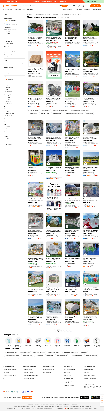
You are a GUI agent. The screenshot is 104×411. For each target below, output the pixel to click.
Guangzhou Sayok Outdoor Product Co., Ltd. (72, 104)
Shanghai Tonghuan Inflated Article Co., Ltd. (72, 236)
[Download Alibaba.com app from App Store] (84, 397)
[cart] (79, 6)
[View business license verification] (65, 408)
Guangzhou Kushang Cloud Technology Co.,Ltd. (54, 46)
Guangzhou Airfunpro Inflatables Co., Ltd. (72, 145)
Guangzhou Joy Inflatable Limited (91, 236)
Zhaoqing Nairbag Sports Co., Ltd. (54, 177)
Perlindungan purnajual (28, 378)
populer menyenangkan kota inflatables (74, 113)
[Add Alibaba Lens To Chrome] (27, 397)
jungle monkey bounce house (12, 355)
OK (22, 63)
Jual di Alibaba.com (88, 369)
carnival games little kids (39, 352)
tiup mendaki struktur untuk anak (70, 352)
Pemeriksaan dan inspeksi (29, 381)
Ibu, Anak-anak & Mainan (38, 14)
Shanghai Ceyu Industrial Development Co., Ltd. (91, 74)
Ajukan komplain (67, 375)
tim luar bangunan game (11, 352)
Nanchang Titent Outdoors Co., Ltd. (35, 266)
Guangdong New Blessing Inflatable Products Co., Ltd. (91, 143)
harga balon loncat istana (91, 355)
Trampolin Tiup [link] (78, 14)
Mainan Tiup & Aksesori (67, 14)
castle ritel (84, 352)
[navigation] (14, 172)
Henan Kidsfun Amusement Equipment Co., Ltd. (35, 294)
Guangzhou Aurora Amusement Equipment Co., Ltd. (54, 143)
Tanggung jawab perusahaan (9, 375)
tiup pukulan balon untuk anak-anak (80, 110)
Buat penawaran (47, 372)
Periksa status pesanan (89, 375)
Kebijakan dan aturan (28, 384)
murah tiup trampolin (34, 110)
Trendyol (68, 404)
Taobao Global (58, 404)
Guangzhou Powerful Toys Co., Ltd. (91, 173)
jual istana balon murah (77, 355)
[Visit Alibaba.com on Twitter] (91, 387)
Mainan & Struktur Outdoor (53, 14)
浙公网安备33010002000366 (77, 408)
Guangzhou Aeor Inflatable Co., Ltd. (72, 74)
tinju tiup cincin (46, 110)
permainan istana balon (62, 355)
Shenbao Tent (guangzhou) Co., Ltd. (72, 294)
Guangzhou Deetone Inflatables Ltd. (35, 143)
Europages (74, 404)
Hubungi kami (67, 372)
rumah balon (22, 358)
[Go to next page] (71, 330)
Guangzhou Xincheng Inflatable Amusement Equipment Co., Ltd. (35, 205)
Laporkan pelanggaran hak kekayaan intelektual (72, 381)
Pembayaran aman (27, 369)
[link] (102, 397)
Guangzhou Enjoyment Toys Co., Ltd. (54, 236)
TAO (64, 404)
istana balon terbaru (10, 358)
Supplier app (49, 397)
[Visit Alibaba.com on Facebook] (85, 387)
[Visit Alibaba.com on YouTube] (97, 387)
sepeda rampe (40, 355)
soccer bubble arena (27, 355)
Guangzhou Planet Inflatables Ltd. (35, 236)
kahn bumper (50, 355)
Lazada (52, 404)
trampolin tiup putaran (54, 352)
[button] (60, 6)
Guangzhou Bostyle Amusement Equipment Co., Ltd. (54, 104)
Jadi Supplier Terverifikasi (90, 378)
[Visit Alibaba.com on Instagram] (94, 387)
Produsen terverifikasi (48, 369)
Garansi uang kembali (28, 372)
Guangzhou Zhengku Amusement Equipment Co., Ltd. (72, 265)
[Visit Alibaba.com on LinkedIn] (88, 387)
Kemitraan (86, 381)
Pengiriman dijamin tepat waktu (30, 375)
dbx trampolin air (33, 113)
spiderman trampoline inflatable (61, 110)
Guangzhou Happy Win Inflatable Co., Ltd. (91, 104)
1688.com (36, 404)
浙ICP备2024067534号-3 (91, 408)
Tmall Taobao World (44, 404)
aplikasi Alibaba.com (73, 397)
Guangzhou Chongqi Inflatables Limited (91, 265)
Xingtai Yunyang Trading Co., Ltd (53, 266)
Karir (4, 378)
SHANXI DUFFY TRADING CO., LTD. (54, 294)
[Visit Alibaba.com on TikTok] (100, 387)
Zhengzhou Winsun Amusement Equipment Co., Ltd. (72, 173)
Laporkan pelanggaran (69, 385)
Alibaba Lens (12, 397)
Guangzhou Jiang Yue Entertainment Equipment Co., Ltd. (35, 104)
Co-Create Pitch (7, 372)
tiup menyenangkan (25, 352)
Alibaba (29, 14)
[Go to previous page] (55, 330)
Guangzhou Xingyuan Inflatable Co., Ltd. (72, 43)
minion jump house (57, 113)
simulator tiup (90, 113)
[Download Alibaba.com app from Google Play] (96, 397)
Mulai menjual (87, 372)
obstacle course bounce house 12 (37, 116)
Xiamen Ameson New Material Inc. (35, 76)
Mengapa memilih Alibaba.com (10, 369)
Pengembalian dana (68, 378)
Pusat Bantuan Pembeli (69, 369)
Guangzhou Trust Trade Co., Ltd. (72, 206)
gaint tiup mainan (45, 113)
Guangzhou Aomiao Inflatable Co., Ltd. (35, 43)
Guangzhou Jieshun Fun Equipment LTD (91, 43)
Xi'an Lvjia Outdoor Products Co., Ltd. (35, 173)
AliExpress (30, 404)
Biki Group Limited (87, 205)
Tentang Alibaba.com (8, 366)
